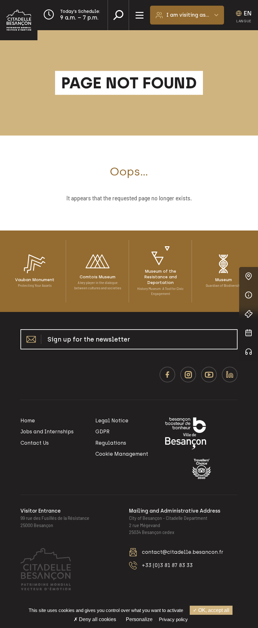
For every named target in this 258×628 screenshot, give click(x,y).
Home (27, 421)
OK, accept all (213, 610)
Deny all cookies (97, 619)
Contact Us (34, 443)
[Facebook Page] (167, 374)
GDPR (102, 432)
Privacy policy (173, 619)
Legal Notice (111, 421)
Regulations (110, 443)
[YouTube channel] (209, 374)
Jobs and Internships (47, 432)
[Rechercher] (118, 15)
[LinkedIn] (230, 374)
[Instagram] (188, 374)
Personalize (139, 619)
